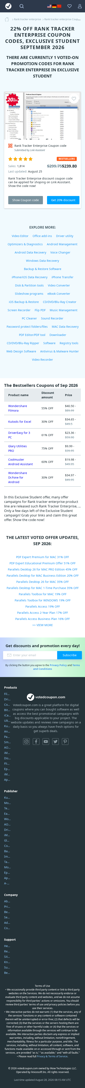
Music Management (63, 310)
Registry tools (69, 343)
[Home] (8, 19)
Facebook (36, 741)
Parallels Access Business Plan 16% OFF (42, 619)
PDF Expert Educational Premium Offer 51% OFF (42, 563)
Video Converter (59, 285)
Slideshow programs (29, 294)
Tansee (7, 862)
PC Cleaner (29, 318)
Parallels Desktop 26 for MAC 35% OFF (42, 582)
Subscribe (70, 655)
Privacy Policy (58, 665)
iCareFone (7, 715)
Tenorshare (7, 808)
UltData (7, 721)
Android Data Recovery (30, 252)
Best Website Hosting (7, 912)
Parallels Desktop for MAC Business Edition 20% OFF (43, 575)
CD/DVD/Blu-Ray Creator (59, 302)
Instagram (26, 741)
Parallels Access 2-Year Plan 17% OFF (42, 613)
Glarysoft (7, 840)
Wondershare (7, 819)
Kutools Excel (7, 726)
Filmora (7, 694)
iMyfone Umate (7, 753)
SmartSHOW (7, 742)
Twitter (55, 741)
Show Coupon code (25, 200)
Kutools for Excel (19, 422)
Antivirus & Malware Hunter (59, 351)
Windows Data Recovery (42, 261)
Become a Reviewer (7, 973)
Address (7, 923)
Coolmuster (7, 705)
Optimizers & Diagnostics (25, 244)
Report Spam (7, 951)
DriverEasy (7, 699)
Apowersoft (7, 878)
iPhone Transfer (62, 277)
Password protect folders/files (27, 327)
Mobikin (7, 867)
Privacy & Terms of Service (52, 1056)
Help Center (7, 946)
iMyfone (7, 835)
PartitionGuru (7, 737)
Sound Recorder (52, 318)
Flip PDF (40, 310)
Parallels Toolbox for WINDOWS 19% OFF (43, 600)
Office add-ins (42, 236)
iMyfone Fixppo (7, 774)
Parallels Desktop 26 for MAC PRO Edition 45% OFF (42, 569)
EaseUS (7, 814)
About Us (7, 901)
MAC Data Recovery (65, 327)
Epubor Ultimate (7, 769)
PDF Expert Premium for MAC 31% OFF (42, 557)
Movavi (7, 803)
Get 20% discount (63, 200)
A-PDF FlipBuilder (7, 883)
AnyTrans (7, 731)
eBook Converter (58, 294)
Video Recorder (42, 359)
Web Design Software (21, 351)
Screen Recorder (19, 310)
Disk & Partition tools (29, 285)
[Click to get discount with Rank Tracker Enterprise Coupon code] (42, 116)
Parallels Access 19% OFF (42, 606)
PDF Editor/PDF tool (32, 335)
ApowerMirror (7, 780)
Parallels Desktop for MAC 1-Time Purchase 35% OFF (43, 588)
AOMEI (7, 824)
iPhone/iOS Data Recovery (29, 277)
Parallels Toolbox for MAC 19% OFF (42, 594)
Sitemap (7, 957)
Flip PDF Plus (7, 763)
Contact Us (7, 928)
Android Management (62, 244)
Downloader (58, 335)
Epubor (7, 872)
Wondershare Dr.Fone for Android (17, 477)
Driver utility (64, 236)
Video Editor (20, 236)
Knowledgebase (7, 962)
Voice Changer (60, 252)
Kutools (7, 797)
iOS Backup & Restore (24, 302)
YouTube (45, 741)
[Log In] (80, 6)
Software (49, 343)
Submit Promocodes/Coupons (7, 967)
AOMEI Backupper (7, 747)
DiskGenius (7, 758)
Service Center (7, 917)
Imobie (7, 856)
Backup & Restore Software (42, 269)
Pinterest (65, 741)
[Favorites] (69, 6)
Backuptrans (7, 851)
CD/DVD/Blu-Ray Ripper (23, 343)
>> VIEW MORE (42, 625)
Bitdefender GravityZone (7, 710)
